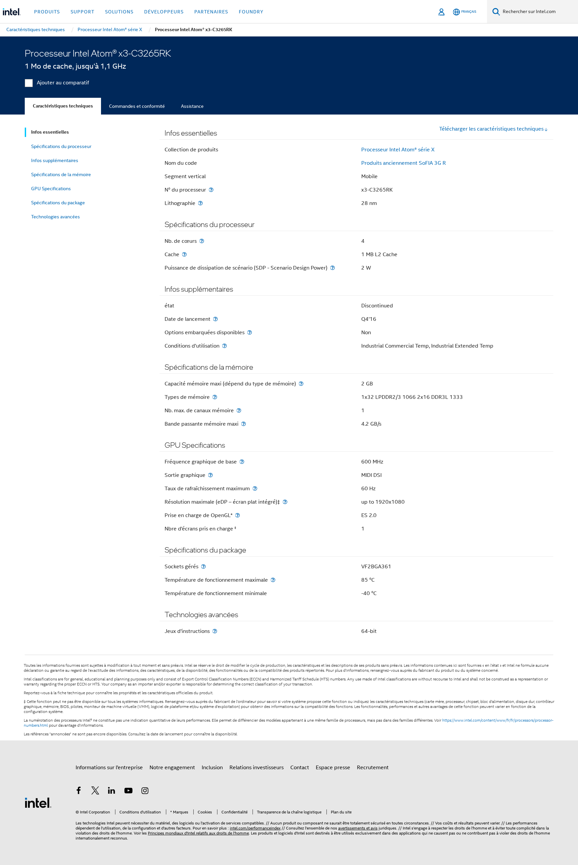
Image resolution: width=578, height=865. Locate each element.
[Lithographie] (200, 203)
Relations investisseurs (256, 767)
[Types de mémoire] (214, 397)
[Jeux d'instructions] (214, 631)
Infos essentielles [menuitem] (50, 132)
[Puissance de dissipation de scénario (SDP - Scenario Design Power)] (332, 268)
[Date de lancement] (215, 319)
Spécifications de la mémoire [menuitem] (61, 174)
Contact (299, 767)
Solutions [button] (119, 12)
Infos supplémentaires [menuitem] (54, 160)
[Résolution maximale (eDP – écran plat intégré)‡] (285, 502)
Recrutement (373, 767)
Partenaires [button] (211, 12)
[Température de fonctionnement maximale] (273, 580)
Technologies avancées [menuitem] (55, 217)
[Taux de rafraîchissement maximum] (255, 488)
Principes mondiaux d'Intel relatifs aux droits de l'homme (198, 833)
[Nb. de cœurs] (201, 241)
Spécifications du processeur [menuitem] (61, 146)
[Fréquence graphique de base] (242, 461)
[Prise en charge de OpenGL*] (237, 515)
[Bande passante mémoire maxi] (243, 424)
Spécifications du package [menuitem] (58, 203)
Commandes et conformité (137, 106)
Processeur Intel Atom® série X (398, 149)
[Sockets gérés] (203, 566)
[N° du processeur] (211, 190)
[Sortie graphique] (210, 475)
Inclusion (212, 767)
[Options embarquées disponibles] (249, 332)
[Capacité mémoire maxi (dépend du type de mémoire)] (301, 383)
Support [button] (82, 12)
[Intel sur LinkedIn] (111, 792)
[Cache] (184, 254)
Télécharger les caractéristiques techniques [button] (491, 129)
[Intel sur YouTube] (128, 792)
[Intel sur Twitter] (95, 792)
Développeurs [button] (164, 12)
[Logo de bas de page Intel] (38, 802)
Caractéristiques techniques (63, 106)
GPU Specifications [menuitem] (51, 189)
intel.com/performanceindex (255, 828)
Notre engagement (172, 767)
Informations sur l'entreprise (109, 767)
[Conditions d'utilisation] (224, 346)
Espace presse (333, 767)
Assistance (192, 106)
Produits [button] (47, 12)
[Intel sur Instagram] (145, 792)
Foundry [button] (251, 12)
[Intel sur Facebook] (78, 792)
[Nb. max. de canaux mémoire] (239, 410)
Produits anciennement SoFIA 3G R (403, 163)
